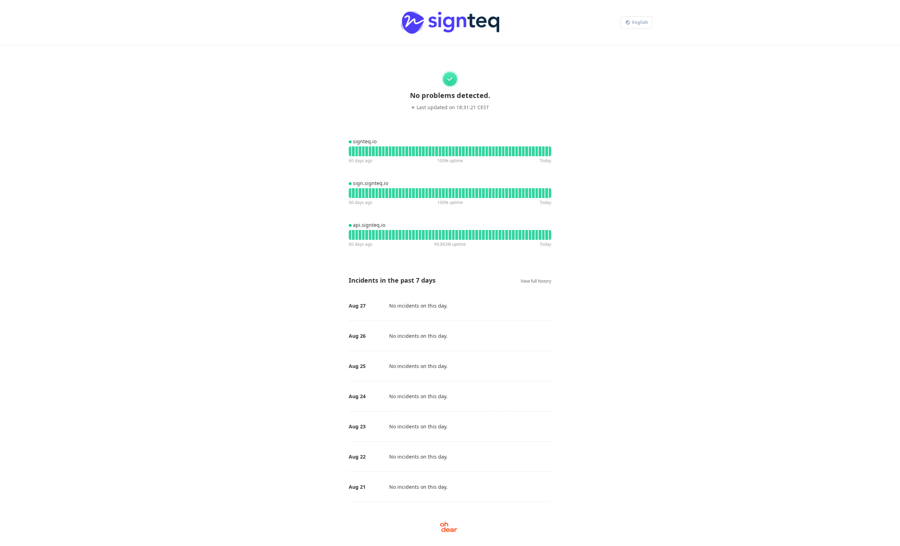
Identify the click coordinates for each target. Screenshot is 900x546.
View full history (536, 281)
